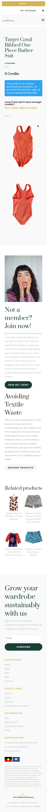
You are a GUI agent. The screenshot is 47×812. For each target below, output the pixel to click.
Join (7, 718)
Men (7, 677)
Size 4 (7, 67)
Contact (9, 701)
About (8, 697)
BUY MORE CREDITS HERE (21, 108)
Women (9, 681)
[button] (38, 126)
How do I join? (18, 385)
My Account (28, 10)
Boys (7, 669)
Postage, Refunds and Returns (21, 742)
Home (8, 693)
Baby (7, 664)
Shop (22, 3)
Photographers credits (17, 706)
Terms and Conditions (16, 747)
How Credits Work (14, 726)
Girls (7, 673)
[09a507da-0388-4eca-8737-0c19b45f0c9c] (23, 229)
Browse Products (20, 467)
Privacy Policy (12, 751)
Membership (30, 92)
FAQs (7, 730)
